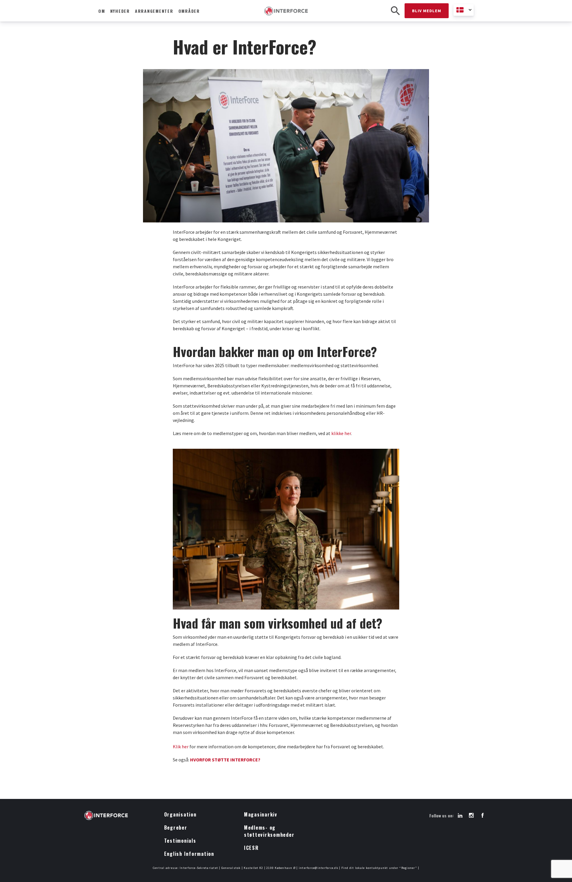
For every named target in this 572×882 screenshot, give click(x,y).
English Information (189, 853)
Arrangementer (154, 11)
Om (101, 11)
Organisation (180, 814)
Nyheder (120, 11)
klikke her (341, 433)
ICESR (251, 847)
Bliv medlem (426, 10)
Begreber (175, 827)
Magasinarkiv (260, 814)
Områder (189, 11)
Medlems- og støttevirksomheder (269, 831)
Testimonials (180, 840)
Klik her (181, 746)
